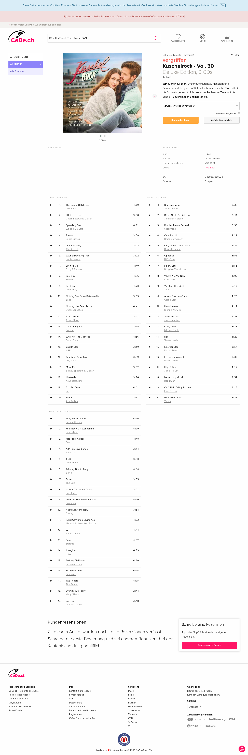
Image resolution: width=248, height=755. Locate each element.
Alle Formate (17, 71)
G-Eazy (90, 371)
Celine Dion (170, 300)
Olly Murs (71, 361)
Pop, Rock (210, 168)
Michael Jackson (74, 523)
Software (132, 722)
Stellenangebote (77, 706)
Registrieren (75, 714)
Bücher (132, 702)
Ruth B (69, 279)
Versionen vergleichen (227, 113)
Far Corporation (74, 564)
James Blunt (72, 463)
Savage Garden (74, 422)
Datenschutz (75, 702)
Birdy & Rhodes (74, 269)
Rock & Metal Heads (19, 694)
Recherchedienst (180, 120)
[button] (101, 136)
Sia (67, 391)
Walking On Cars (74, 229)
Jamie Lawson (73, 259)
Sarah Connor (171, 208)
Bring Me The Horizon (175, 269)
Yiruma (167, 401)
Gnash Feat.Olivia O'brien (79, 219)
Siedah (92, 523)
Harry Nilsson (72, 594)
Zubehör (132, 714)
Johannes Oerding (174, 219)
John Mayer (72, 432)
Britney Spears (73, 371)
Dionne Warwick (172, 310)
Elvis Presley (170, 391)
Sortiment (21, 57)
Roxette (70, 330)
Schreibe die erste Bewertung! (178, 55)
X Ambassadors (74, 381)
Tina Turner (72, 584)
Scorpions (71, 574)
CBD (130, 718)
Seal (68, 442)
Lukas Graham (73, 239)
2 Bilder (102, 140)
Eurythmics (71, 493)
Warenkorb (227, 41)
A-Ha (68, 350)
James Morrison (172, 320)
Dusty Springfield (75, 310)
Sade (68, 300)
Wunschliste (178, 41)
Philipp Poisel (171, 350)
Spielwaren (134, 710)
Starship (70, 544)
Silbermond (170, 229)
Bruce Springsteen (173, 239)
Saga (166, 290)
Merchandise (135, 706)
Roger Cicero (171, 361)
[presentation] (155, 96)
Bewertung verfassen (209, 645)
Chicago (70, 513)
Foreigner (71, 503)
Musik (18, 64)
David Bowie (170, 279)
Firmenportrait (76, 694)
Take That (71, 452)
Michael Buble (171, 330)
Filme (131, 694)
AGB (71, 698)
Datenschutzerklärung (102, 5)
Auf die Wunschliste (221, 120)
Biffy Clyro (169, 259)
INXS (68, 554)
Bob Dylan (169, 381)
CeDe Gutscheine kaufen (82, 718)
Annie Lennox (73, 534)
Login (203, 41)
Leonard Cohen (74, 604)
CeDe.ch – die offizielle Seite (24, 690)
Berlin (69, 473)
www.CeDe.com (152, 16)
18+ (130, 726)
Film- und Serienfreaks (20, 706)
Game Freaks (15, 710)
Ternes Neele (171, 340)
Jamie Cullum (171, 371)
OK (223, 5)
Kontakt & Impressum (80, 690)
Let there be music (18, 698)
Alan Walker (72, 401)
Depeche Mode (172, 249)
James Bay (71, 290)
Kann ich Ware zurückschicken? (203, 694)
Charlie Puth (72, 249)
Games (131, 698)
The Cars (70, 483)
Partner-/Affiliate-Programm (83, 710)
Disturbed (71, 208)
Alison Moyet (72, 320)
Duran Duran (72, 340)
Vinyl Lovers (15, 702)
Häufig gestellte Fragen (199, 690)
